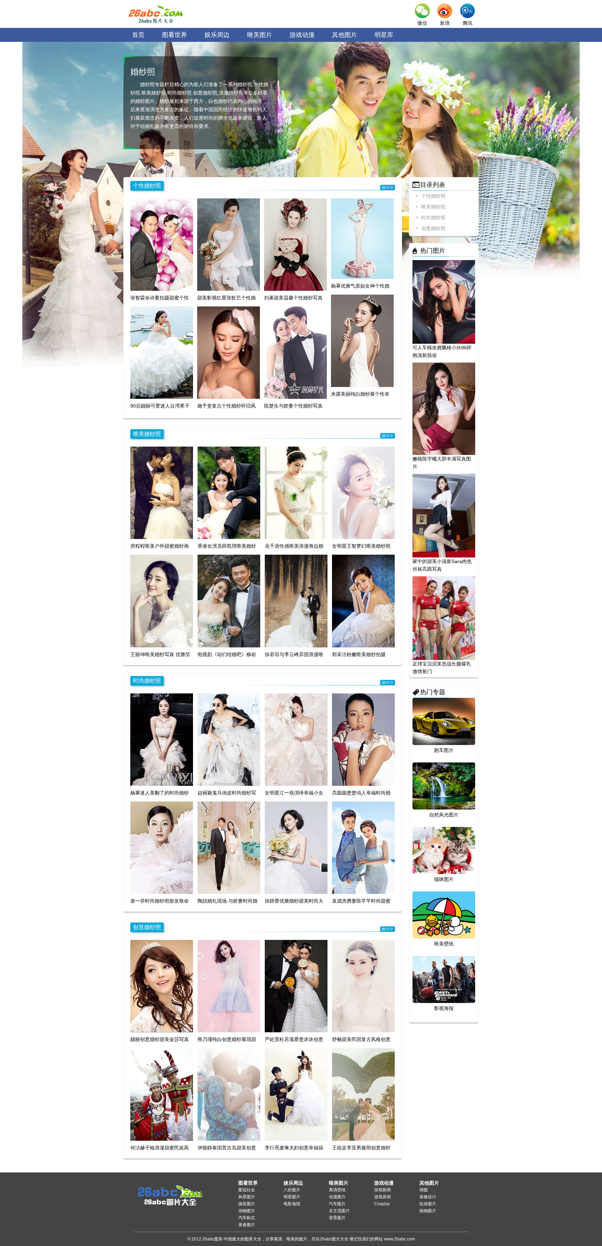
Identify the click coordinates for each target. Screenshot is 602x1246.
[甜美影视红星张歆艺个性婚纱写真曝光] (228, 244)
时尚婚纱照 (147, 681)
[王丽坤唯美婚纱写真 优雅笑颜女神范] (161, 600)
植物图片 (427, 1210)
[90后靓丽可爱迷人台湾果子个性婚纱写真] (161, 352)
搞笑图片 (246, 1203)
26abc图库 (212, 1239)
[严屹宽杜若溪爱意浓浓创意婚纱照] (296, 985)
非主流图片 (339, 1210)
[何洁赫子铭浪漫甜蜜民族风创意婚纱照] (161, 1094)
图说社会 (246, 1189)
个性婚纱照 (147, 186)
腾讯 (467, 23)
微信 (422, 23)
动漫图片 (337, 1196)
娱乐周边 (217, 34)
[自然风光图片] (443, 785)
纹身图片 (427, 1203)
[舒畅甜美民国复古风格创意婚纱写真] (363, 985)
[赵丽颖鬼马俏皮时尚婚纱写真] (229, 739)
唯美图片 (259, 34)
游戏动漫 (302, 34)
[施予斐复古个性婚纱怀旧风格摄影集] (228, 352)
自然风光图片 (443, 815)
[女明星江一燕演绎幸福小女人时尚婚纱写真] (296, 739)
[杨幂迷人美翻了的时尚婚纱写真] (161, 739)
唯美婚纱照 (147, 434)
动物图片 (246, 1210)
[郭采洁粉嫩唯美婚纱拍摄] (363, 600)
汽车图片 (337, 1203)
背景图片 (337, 1217)
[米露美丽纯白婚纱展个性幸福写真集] (362, 340)
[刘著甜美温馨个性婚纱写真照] (295, 244)
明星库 (384, 34)
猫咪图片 (444, 879)
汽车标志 (246, 1217)
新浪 (445, 23)
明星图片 (292, 1196)
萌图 (423, 1189)
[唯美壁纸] (443, 914)
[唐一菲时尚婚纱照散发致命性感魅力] (161, 847)
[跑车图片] (443, 721)
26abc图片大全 (156, 14)
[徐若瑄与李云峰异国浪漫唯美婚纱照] (296, 600)
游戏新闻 (382, 1189)
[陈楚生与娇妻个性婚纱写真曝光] (295, 352)
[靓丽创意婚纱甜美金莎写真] (161, 985)
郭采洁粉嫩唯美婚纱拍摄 (359, 654)
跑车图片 (444, 750)
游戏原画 (382, 1196)
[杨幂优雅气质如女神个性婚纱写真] (362, 238)
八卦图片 (292, 1189)
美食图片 (246, 1224)
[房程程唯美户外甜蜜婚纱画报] (161, 492)
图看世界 (174, 34)
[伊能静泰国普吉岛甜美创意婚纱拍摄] (229, 1094)
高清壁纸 (337, 1189)
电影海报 (292, 1203)
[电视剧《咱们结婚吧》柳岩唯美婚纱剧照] (229, 600)
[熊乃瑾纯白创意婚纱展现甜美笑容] (229, 985)
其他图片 (344, 34)
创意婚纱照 (147, 927)
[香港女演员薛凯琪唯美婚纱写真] (229, 492)
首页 (138, 34)
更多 (387, 187)
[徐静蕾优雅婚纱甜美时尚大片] (296, 847)
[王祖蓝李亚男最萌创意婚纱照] (363, 1094)
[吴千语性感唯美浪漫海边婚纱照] (296, 492)
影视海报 (444, 1008)
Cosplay (382, 1203)
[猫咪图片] (443, 850)
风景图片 (246, 1196)
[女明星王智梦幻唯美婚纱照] (363, 492)
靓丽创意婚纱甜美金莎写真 (159, 1039)
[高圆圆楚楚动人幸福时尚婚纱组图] (363, 739)
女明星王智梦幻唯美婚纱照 (361, 546)
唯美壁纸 (444, 944)
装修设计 (427, 1196)
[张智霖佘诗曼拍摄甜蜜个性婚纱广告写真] (161, 244)
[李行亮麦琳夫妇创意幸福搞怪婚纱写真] (296, 1094)
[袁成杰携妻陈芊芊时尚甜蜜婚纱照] (363, 847)
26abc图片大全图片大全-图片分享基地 (168, 1192)
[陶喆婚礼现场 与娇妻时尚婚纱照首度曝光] (229, 847)
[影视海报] (443, 979)
